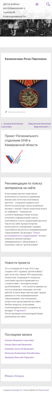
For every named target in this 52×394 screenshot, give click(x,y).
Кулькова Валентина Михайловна (22, 353)
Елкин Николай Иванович (18, 344)
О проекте (20, 310)
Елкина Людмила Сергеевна (19, 340)
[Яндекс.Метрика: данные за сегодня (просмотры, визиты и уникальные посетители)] (14, 375)
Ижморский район (16, 112)
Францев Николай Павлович (19, 357)
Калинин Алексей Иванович (19, 349)
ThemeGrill (43, 390)
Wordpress (17, 390)
